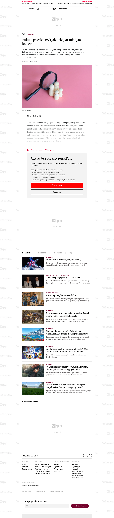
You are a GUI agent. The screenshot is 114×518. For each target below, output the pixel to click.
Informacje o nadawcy (42, 471)
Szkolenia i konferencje (30, 485)
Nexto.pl (75, 469)
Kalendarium (40, 491)
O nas (24, 464)
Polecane (42, 253)
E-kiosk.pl (75, 464)
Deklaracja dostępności (43, 473)
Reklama (57, 464)
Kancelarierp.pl (77, 473)
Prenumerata (58, 469)
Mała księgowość (78, 471)
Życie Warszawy (77, 478)
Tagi (70, 253)
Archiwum (57, 471)
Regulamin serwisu (41, 469)
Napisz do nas (27, 469)
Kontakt (25, 467)
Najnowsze (57, 253)
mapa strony (26, 491)
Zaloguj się (57, 192)
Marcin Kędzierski (34, 116)
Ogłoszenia (58, 467)
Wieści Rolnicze (77, 476)
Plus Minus (63, 9)
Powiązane (26, 253)
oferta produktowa (56, 491)
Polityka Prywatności (42, 464)
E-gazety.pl (76, 467)
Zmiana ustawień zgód (43, 467)
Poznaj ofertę (57, 185)
